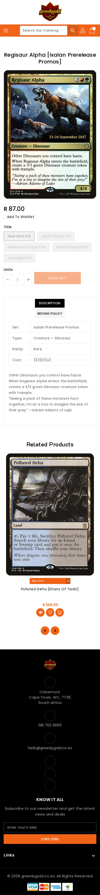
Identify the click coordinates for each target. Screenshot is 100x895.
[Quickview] (40, 612)
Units (8, 269)
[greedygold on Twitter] (50, 773)
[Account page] (83, 30)
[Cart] (93, 30)
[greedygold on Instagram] (50, 785)
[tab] (50, 303)
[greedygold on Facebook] (50, 761)
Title (8, 227)
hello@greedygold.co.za (50, 747)
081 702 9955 (50, 725)
